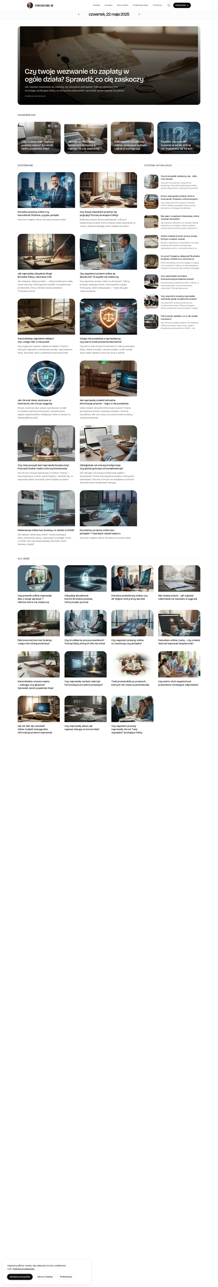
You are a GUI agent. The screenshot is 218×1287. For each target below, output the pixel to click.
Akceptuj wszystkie (20, 1277)
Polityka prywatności (23, 1269)
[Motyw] (168, 5)
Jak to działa (122, 5)
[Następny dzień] (79, 14)
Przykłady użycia (140, 5)
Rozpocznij (181, 5)
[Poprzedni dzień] (139, 14)
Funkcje (96, 5)
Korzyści (108, 5)
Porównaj (157, 5)
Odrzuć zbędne (45, 1277)
